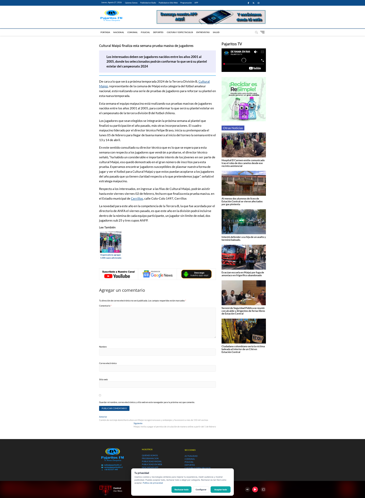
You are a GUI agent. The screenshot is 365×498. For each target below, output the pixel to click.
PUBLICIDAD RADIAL (152, 461)
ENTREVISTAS (203, 32)
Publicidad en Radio (148, 3)
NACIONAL (118, 32)
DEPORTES (158, 32)
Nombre (103, 346)
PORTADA (105, 32)
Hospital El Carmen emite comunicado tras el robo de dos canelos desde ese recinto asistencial (243, 163)
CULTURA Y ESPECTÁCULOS (197, 468)
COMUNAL (132, 32)
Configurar (201, 489)
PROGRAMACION (150, 458)
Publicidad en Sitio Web (168, 3)
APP (196, 3)
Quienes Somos (131, 3)
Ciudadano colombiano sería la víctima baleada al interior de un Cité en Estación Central (243, 349)
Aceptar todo (220, 489)
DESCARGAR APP (150, 467)
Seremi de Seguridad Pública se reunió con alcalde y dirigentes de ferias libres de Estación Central (243, 310)
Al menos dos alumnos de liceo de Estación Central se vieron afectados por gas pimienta (242, 201)
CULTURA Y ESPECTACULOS (180, 32)
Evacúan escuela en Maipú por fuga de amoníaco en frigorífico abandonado (243, 274)
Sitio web (103, 379)
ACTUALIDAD (191, 456)
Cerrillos (137, 198)
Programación (186, 3)
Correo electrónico (108, 363)
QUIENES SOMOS (150, 455)
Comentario (105, 305)
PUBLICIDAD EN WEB (152, 464)
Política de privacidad (153, 483)
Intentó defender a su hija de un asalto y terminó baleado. (244, 238)
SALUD (216, 32)
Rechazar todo (182, 489)
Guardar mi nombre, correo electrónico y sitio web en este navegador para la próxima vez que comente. (147, 402)
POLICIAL (145, 32)
